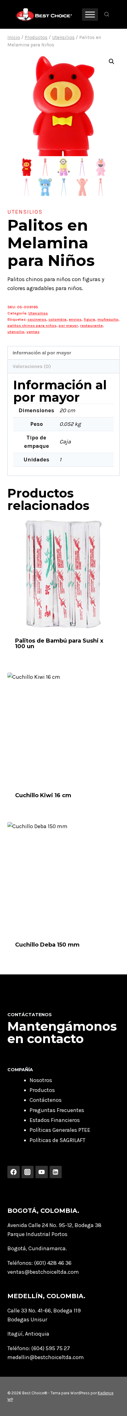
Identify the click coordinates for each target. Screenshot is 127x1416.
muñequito (107, 319)
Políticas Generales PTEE (60, 1130)
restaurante (91, 325)
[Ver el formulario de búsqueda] (106, 14)
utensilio (15, 331)
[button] (111, 61)
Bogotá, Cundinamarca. (37, 1248)
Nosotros (41, 1080)
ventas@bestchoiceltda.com (43, 1271)
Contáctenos (46, 1100)
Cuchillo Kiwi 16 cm (43, 795)
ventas (33, 331)
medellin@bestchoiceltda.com (45, 1357)
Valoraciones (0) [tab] (32, 366)
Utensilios (25, 211)
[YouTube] (41, 1172)
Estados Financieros (55, 1120)
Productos (42, 1090)
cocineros (36, 319)
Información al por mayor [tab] (42, 353)
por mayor (68, 325)
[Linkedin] (56, 1172)
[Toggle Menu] (90, 14)
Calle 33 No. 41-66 (29, 1310)
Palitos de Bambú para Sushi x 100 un (59, 643)
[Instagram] (28, 1172)
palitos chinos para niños (31, 325)
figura (89, 319)
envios (75, 319)
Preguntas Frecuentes (57, 1110)
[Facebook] (13, 1172)
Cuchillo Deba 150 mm (47, 944)
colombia (57, 319)
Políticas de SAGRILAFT (57, 1140)
